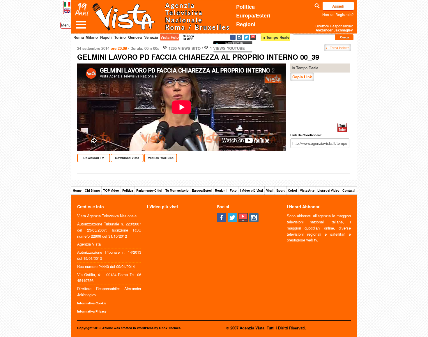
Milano (92, 37)
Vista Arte (307, 190)
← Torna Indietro (337, 47)
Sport (280, 190)
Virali (269, 190)
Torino (120, 37)
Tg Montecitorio (177, 190)
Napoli (106, 37)
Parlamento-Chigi (149, 190)
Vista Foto (169, 37)
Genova (135, 37)
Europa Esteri (202, 190)
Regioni (245, 24)
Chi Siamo (92, 190)
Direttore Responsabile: (334, 28)
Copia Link (302, 77)
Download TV (93, 158)
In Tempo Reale (305, 67)
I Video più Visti (251, 190)
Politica (245, 6)
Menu (65, 25)
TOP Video (111, 190)
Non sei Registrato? (338, 14)
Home (77, 190)
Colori (292, 190)
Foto (233, 190)
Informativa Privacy (92, 311)
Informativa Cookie (91, 303)
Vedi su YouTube (161, 158)
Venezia (151, 37)
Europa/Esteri (253, 15)
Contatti (348, 190)
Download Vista (127, 158)
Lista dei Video (328, 190)
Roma (78, 37)
